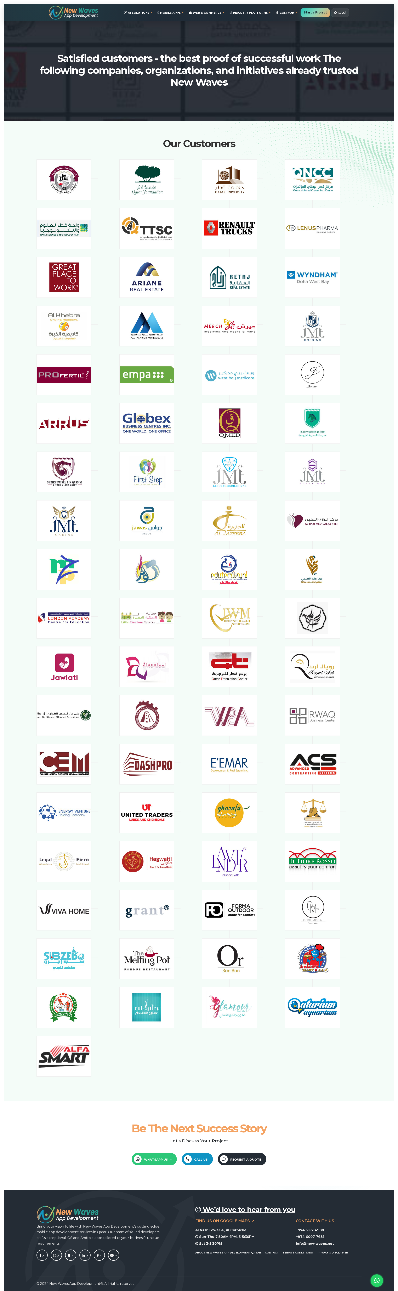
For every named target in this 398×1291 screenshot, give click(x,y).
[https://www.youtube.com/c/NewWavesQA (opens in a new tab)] (113, 1255)
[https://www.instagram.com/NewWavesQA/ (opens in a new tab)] (56, 1255)
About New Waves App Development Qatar (228, 1252)
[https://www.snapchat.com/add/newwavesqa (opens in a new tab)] (70, 1255)
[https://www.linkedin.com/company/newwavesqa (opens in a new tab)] (85, 1255)
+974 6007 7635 (310, 1237)
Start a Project (315, 12)
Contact (272, 1252)
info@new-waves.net (315, 1244)
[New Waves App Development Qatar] (73, 13)
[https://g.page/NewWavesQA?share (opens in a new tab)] (99, 1255)
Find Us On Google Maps (223, 1221)
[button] (154, 1159)
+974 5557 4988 (310, 1230)
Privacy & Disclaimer (332, 1252)
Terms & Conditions (298, 1252)
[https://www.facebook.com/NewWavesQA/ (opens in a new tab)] (42, 1255)
